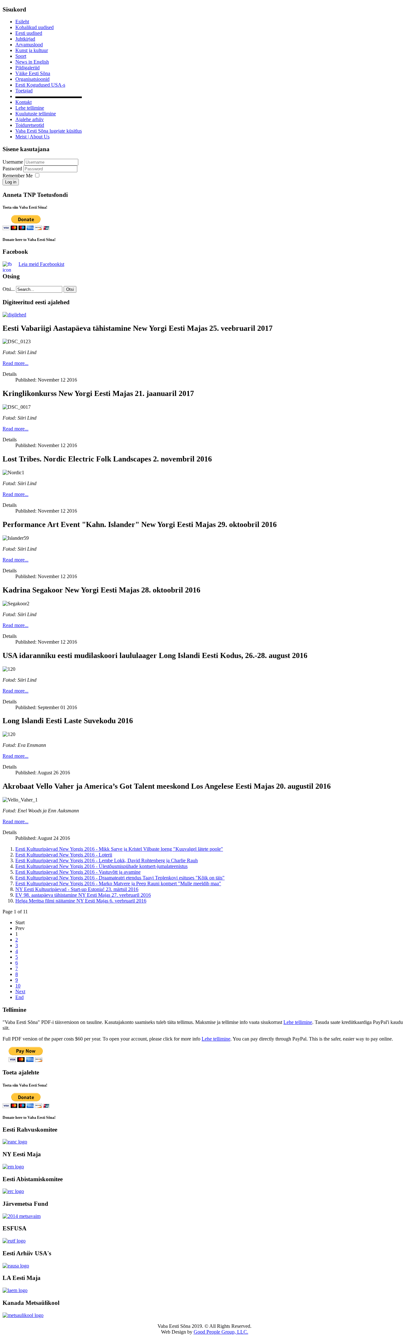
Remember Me (18, 175)
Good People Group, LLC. (221, 1332)
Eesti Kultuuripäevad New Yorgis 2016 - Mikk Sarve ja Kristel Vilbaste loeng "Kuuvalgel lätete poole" (119, 849)
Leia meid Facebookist (41, 264)
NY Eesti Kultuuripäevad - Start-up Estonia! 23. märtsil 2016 (76, 889)
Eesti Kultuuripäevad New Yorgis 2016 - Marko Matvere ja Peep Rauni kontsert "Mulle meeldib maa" (118, 883)
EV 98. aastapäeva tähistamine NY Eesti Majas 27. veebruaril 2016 (83, 895)
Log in (10, 182)
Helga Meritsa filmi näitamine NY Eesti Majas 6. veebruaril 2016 (80, 900)
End (19, 997)
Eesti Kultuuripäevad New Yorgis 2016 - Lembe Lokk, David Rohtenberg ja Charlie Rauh (106, 860)
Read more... (15, 363)
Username (13, 162)
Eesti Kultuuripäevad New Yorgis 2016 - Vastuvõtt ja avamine (78, 872)
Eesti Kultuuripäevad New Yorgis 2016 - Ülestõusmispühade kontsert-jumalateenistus (101, 866)
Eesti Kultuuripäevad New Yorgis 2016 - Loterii (63, 854)
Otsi (70, 289)
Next (20, 991)
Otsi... (9, 289)
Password (13, 168)
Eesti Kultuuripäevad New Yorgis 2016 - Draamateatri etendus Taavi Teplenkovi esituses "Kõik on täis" (120, 877)
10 (17, 985)
